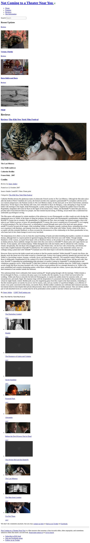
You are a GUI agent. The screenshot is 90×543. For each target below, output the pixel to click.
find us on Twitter (52, 524)
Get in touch (49, 532)
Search (3, 18)
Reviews (3, 27)
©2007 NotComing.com (22, 292)
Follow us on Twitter (12, 540)
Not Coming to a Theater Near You (13, 530)
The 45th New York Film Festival (23, 119)
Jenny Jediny (12, 184)
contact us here (38, 524)
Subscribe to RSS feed (13, 536)
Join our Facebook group (14, 538)
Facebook (64, 524)
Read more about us (36, 532)
